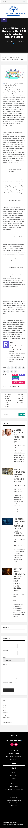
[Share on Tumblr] (7, 371)
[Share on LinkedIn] (15, 367)
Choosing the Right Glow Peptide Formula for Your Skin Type (19, 436)
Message (5, 664)
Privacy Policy (6, 717)
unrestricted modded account (18, 382)
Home (4, 705)
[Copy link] (15, 371)
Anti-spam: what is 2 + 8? (9, 682)
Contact (5, 715)
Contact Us (14, 781)
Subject (5, 657)
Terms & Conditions (14, 803)
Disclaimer (5, 712)
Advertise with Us (7, 722)
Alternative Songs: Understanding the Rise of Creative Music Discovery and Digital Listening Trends (19, 580)
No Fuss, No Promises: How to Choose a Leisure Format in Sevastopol (16, 359)
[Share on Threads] (11, 371)
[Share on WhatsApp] (19, 367)
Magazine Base (11, 824)
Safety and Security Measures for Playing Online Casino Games (8, 400)
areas (21, 374)
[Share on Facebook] (8, 367)
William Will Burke (18, 452)
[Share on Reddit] (4, 371)
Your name (5, 643)
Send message (8, 691)
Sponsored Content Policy (14, 800)
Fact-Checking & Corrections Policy (14, 789)
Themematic (19, 824)
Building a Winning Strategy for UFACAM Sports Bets (20, 398)
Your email (5, 650)
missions (15, 379)
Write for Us (6, 720)
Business (15, 377)
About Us (5, 708)
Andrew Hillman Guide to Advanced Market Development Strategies (19, 475)
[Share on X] (12, 367)
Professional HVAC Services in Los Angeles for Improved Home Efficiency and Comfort (19, 527)
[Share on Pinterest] (23, 367)
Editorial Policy (14, 786)
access (15, 374)
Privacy (4, 710)
